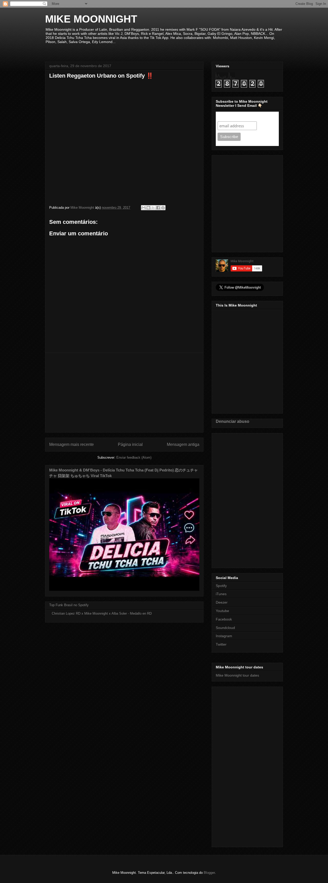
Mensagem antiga (183, 444)
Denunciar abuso (232, 421)
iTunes (221, 594)
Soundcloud (225, 628)
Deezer (222, 602)
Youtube (222, 611)
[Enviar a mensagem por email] (143, 207)
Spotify (221, 586)
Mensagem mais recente (71, 444)
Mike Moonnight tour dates (237, 675)
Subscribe (228, 116)
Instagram (224, 636)
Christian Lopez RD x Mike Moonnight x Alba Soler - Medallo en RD (102, 613)
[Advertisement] (124, 392)
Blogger (209, 873)
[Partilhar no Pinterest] (163, 207)
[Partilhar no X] (153, 207)
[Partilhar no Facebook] (158, 207)
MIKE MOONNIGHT (91, 19)
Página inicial (130, 444)
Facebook (224, 619)
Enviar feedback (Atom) (133, 457)
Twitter (221, 644)
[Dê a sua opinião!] (148, 207)
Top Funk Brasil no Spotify (69, 605)
